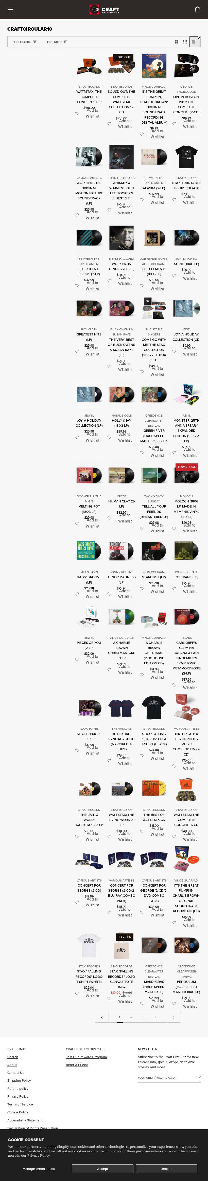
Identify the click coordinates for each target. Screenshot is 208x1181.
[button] (89, 114)
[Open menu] (15, 9)
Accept (102, 1168)
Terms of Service (20, 1104)
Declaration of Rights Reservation (32, 1128)
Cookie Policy (17, 1112)
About (12, 1064)
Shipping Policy (19, 1080)
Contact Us (15, 1072)
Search (12, 1056)
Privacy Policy (38, 1155)
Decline (166, 1168)
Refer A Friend (77, 1064)
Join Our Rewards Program (86, 1056)
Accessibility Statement (25, 1120)
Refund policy (17, 1088)
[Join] (196, 1077)
